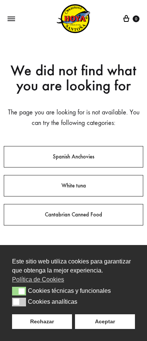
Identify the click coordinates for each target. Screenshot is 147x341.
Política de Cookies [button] (38, 279)
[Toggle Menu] (11, 19)
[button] (19, 291)
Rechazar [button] (42, 321)
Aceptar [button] (105, 321)
